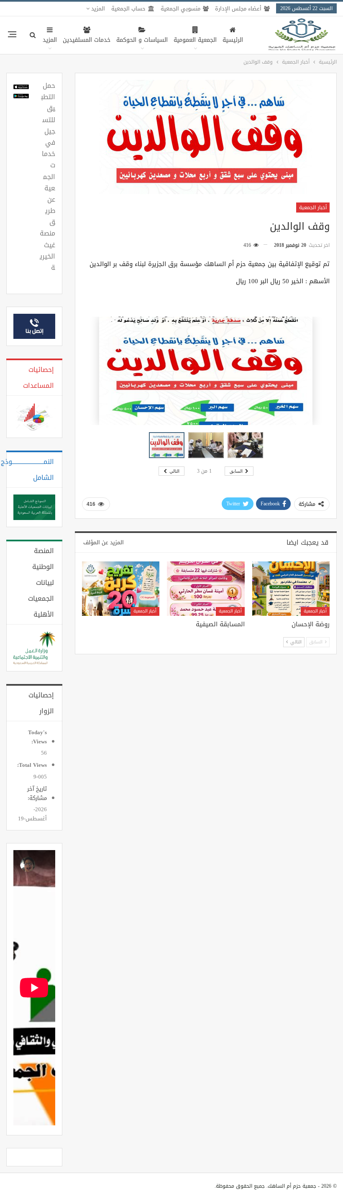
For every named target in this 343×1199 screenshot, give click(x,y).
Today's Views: (37, 737)
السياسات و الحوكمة (142, 40)
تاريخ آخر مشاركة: (36, 793)
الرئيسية (233, 40)
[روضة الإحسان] (291, 588)
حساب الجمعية (128, 8)
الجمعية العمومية (195, 40)
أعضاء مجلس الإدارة (238, 8)
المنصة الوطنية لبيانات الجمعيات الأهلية (41, 582)
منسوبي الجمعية (180, 8)
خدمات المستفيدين (86, 40)
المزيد (97, 8)
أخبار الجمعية (313, 207)
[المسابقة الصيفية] (205, 588)
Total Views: (31, 765)
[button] (208, 445)
